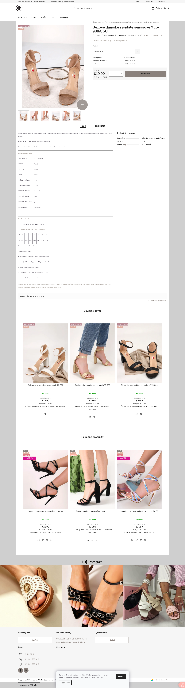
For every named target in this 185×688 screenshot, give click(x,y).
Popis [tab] (83, 126)
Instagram (96, 562)
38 (47, 540)
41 (45, 414)
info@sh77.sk (29, 654)
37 (43, 540)
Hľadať (112, 640)
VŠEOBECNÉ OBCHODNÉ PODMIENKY (31, 2)
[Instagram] (26, 670)
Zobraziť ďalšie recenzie (157, 301)
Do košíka (145, 74)
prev (20, 372)
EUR (137, 2)
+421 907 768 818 (31, 659)
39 (137, 414)
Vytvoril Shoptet (160, 680)
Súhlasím (121, 676)
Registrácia (161, 2)
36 (38, 540)
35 (88, 540)
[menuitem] (22, 17)
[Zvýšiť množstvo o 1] (121, 73)
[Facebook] (20, 670)
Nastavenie (65, 683)
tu (104, 677)
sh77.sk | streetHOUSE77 (154, 35)
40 (90, 417)
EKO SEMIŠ (146, 144)
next (165, 372)
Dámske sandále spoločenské (153, 138)
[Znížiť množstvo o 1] (110, 73)
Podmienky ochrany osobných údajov (62, 2)
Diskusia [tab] (100, 126)
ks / (35, 640)
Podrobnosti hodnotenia (127, 35)
